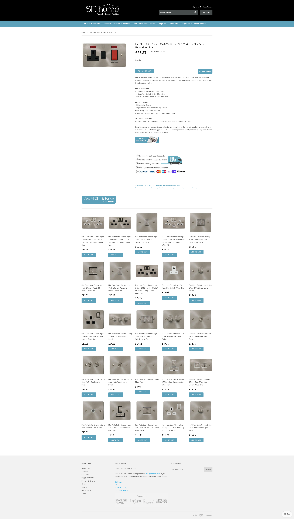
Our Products (86, 490)
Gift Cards (85, 475)
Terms (84, 494)
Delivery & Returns (88, 481)
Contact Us (86, 468)
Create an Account (206, 7)
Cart (208, 12)
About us (85, 471)
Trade (84, 484)
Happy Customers (88, 478)
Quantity (138, 60)
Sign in (194, 7)
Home (83, 32)
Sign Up (208, 469)
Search (84, 487)
